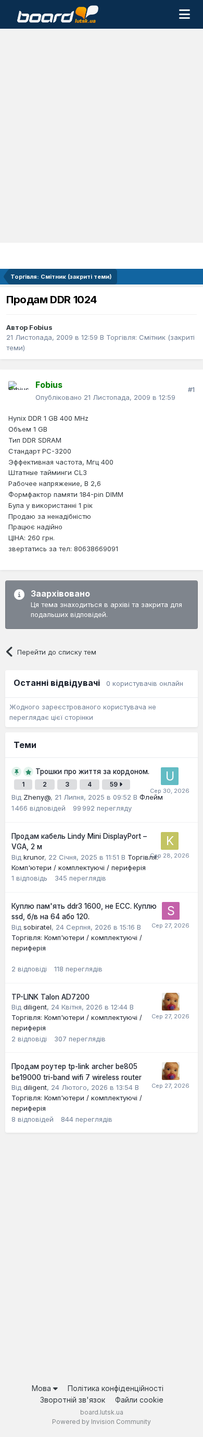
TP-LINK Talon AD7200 (50, 997)
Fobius (41, 327)
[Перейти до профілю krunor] (170, 841)
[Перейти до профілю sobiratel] (171, 911)
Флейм (151, 797)
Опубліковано (105, 397)
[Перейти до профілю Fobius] (18, 391)
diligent (35, 1007)
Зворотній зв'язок (72, 1399)
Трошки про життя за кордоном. (92, 771)
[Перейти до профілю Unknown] (170, 776)
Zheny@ (36, 797)
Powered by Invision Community (101, 1422)
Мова (42, 1388)
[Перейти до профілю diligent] (171, 1002)
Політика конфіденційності (115, 1388)
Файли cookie (139, 1399)
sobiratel (37, 927)
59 (114, 784)
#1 (191, 389)
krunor (33, 857)
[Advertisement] (101, 135)
